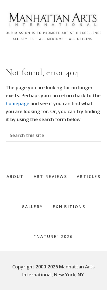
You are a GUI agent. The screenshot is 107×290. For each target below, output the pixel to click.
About (15, 176)
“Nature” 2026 (53, 236)
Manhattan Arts (53, 28)
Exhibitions (69, 206)
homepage (17, 103)
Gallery (32, 206)
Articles (88, 176)
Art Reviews (50, 176)
